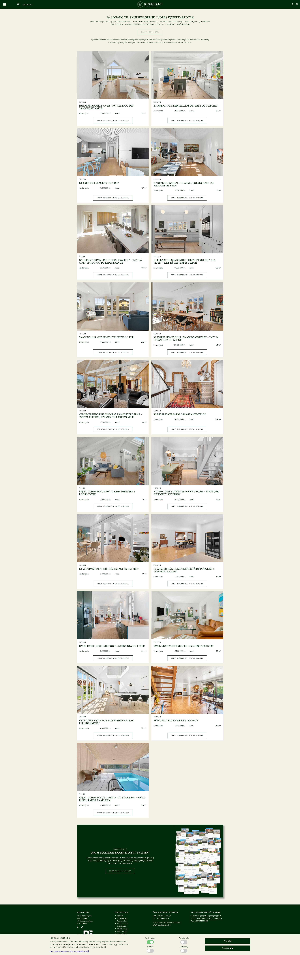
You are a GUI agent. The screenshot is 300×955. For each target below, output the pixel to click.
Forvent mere (122, 918)
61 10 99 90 (83, 923)
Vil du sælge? (122, 931)
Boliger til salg (122, 923)
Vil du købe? (122, 934)
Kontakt (120, 916)
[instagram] (297, 4)
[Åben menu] (4, 4)
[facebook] (292, 4)
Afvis (227, 941)
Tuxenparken (122, 921)
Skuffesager (121, 926)
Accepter (227, 948)
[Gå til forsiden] (150, 4)
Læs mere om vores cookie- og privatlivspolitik (69, 951)
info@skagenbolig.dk (85, 921)
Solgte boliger (122, 929)
